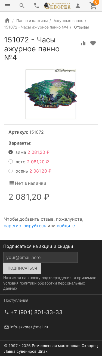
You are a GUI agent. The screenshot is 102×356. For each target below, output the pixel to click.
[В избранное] (93, 43)
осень (32, 171)
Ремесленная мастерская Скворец (65, 345)
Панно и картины (32, 20)
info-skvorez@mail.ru (29, 326)
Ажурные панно (68, 20)
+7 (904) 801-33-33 (36, 312)
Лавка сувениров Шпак (26, 351)
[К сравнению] (83, 43)
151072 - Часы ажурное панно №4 (36, 27)
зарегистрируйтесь (25, 225)
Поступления (16, 300)
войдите (66, 225)
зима (31, 152)
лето (31, 161)
